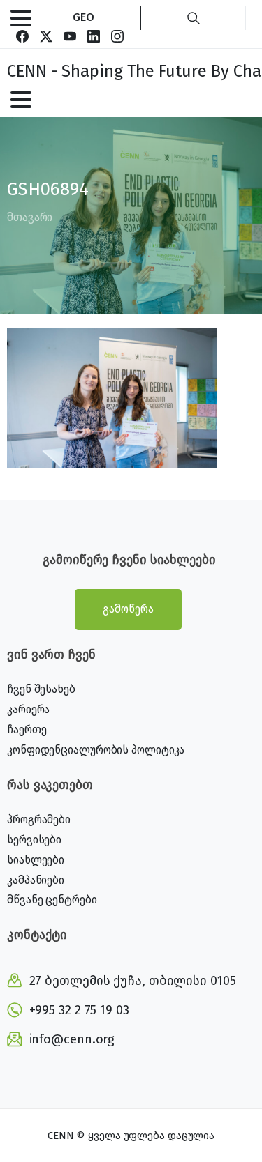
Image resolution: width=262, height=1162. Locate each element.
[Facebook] (22, 36)
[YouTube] (70, 36)
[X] (46, 36)
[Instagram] (117, 36)
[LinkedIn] (93, 36)
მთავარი (29, 217)
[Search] (193, 18)
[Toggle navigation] (21, 18)
